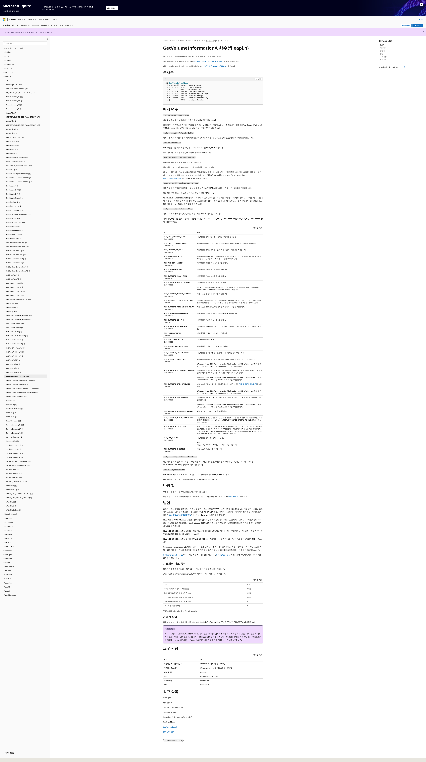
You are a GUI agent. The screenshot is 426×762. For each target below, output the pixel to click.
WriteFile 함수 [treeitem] (11, 502)
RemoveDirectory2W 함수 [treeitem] (15, 429)
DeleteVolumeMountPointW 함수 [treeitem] (18, 157)
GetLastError (233, 496)
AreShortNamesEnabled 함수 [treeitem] (17, 89)
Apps (182, 41)
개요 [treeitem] (7, 80)
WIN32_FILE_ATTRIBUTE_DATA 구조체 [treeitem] (19, 494)
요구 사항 (383, 57)
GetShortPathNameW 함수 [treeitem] (16, 348)
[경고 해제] (421, 4)
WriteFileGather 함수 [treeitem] (13, 510)
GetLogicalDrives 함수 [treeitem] (14, 332)
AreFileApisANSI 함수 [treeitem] (14, 84)
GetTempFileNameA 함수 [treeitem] (15, 352)
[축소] (47, 39)
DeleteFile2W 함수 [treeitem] (12, 145)
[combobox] (25, 43)
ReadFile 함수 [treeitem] (11, 413)
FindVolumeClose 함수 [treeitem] (14, 238)
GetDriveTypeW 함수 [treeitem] (13, 279)
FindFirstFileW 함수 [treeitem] (13, 202)
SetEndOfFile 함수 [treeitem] (12, 441)
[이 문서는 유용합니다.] (401, 67)
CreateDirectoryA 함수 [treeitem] (14, 105)
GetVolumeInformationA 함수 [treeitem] (17, 376)
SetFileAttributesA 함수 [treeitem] (14, 453)
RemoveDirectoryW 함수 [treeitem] (15, 437)
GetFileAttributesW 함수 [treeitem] (15, 295)
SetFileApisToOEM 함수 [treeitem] (14, 449)
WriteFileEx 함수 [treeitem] (12, 506)
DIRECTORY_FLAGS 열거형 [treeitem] (15, 162)
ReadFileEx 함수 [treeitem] (12, 417)
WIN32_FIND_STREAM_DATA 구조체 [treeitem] (19, 498)
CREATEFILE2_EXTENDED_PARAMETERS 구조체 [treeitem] (23, 117)
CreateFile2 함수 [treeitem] (12, 113)
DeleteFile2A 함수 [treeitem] (12, 141)
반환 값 (382, 51)
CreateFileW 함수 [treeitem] (12, 133)
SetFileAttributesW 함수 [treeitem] (15, 457)
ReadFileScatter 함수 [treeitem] (13, 421)
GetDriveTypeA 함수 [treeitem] (13, 275)
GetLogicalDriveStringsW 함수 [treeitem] (17, 336)
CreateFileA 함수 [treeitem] (12, 129)
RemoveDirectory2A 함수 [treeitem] (15, 425)
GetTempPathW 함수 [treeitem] (13, 372)
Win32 (188, 41)
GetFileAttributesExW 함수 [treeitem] (15, 291)
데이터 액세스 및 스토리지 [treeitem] (13, 48)
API (195, 41)
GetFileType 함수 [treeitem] (12, 311)
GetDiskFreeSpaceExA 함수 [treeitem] (16, 255)
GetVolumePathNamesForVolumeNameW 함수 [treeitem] (23, 392)
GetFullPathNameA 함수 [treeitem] (15, 324)
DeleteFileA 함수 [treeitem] (12, 149)
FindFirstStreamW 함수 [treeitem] (14, 206)
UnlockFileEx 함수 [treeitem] (12, 490)
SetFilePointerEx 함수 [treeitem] (14, 473)
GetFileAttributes (223, 555)
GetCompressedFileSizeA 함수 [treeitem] (17, 243)
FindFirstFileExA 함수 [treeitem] (13, 190)
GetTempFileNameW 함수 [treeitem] (15, 356)
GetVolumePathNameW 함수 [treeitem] (16, 396)
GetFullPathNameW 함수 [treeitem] (15, 328)
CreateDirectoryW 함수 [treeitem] (14, 109)
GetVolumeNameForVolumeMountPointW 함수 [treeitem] (23, 388)
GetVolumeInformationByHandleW (208, 61)
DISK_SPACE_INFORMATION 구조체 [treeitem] (19, 165)
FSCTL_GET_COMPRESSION (214, 66)
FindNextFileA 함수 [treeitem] (13, 218)
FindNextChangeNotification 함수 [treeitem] (18, 214)
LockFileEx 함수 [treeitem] (11, 405)
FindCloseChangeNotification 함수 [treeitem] (18, 174)
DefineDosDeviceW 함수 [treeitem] (15, 137)
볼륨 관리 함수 (169, 732)
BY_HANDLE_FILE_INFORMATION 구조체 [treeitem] (20, 93)
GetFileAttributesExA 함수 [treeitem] (15, 287)
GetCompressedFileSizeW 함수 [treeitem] (17, 247)
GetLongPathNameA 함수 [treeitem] (15, 340)
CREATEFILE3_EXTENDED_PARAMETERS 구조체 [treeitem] (23, 125)
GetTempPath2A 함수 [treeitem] (14, 360)
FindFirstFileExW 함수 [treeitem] (14, 194)
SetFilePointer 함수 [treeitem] (13, 469)
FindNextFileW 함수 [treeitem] (13, 226)
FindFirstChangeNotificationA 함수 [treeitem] (19, 178)
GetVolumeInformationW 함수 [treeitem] (17, 384)
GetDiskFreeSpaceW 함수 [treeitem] (15, 263)
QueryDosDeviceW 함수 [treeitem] (14, 409)
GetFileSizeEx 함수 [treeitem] (13, 307)
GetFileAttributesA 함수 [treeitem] (14, 283)
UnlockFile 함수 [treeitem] (11, 486)
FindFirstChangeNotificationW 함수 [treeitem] (19, 182)
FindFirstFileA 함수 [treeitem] (13, 186)
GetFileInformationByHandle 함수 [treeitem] (18, 299)
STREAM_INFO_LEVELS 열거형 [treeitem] (17, 482)
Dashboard (418, 25)
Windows (173, 41)
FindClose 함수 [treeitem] (11, 170)
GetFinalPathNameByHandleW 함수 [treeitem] (19, 319)
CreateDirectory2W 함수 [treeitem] (15, 101)
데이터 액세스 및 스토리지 (208, 41)
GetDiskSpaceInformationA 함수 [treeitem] (18, 267)
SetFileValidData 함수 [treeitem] (14, 478)
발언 (381, 54)
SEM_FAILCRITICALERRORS (180, 515)
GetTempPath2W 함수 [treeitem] (14, 364)
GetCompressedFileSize (173, 555)
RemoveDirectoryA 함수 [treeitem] (14, 433)
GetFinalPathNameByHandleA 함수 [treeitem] (19, 315)
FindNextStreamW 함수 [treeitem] (14, 230)
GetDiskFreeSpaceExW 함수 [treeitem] (16, 259)
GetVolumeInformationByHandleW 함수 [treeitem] (20, 380)
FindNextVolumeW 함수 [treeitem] (14, 234)
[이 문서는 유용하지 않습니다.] (404, 67)
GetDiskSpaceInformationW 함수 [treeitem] (18, 271)
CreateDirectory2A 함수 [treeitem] (14, 97)
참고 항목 (383, 59)
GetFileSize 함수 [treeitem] (12, 303)
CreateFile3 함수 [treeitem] (12, 121)
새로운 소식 (406, 25)
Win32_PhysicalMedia (172, 178)
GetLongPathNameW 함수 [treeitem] (15, 344)
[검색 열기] (415, 19)
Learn (166, 41)
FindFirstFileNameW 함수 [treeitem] (15, 198)
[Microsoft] (4, 19)
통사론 (382, 45)
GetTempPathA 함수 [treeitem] (13, 368)
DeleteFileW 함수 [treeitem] (12, 153)
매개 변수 (383, 48)
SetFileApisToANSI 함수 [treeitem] (14, 445)
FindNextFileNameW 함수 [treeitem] (15, 222)
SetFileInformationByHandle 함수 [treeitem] (18, 461)
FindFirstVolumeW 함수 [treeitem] (14, 210)
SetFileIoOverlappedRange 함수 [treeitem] (18, 465)
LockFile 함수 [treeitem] (11, 400)
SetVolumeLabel (170, 727)
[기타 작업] (261, 41)
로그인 (421, 19)
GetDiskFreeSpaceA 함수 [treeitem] (15, 251)
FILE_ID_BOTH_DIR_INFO (248, 384)
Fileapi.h (223, 41)
